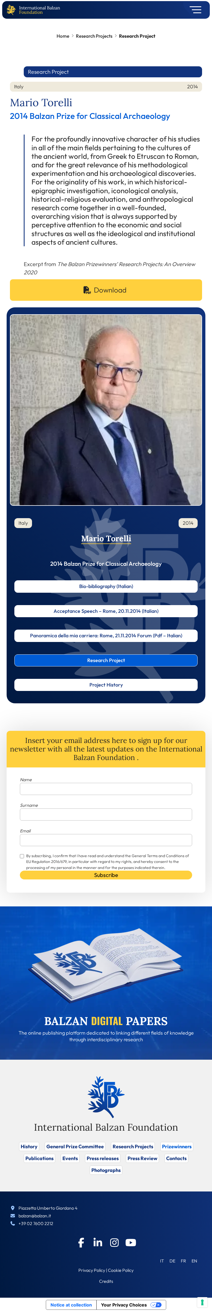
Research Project (106, 660)
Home (63, 36)
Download (110, 289)
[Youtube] (131, 1243)
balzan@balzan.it (34, 1215)
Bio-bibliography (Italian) (106, 586)
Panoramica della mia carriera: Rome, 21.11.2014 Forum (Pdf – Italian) (106, 635)
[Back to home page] (12, 10)
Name (26, 779)
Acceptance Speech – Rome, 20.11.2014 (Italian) (106, 611)
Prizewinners (177, 1146)
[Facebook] (81, 1243)
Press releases (103, 1158)
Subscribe (106, 874)
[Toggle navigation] (193, 10)
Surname (29, 805)
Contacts (176, 1158)
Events (70, 1158)
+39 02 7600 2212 (35, 1223)
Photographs (106, 1170)
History (29, 1146)
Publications (39, 1158)
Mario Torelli (106, 538)
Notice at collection (71, 1305)
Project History (106, 685)
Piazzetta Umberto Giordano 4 (48, 1208)
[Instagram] (114, 1243)
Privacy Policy (91, 1270)
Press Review (142, 1158)
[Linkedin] (98, 1243)
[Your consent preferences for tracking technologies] (202, 1302)
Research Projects (94, 36)
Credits (106, 1281)
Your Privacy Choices (124, 1305)
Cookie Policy (121, 1270)
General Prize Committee (75, 1146)
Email (25, 830)
